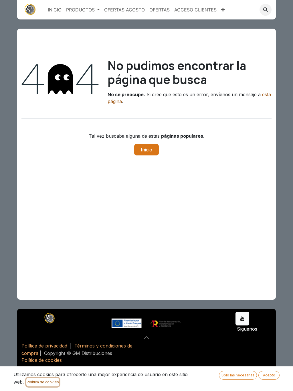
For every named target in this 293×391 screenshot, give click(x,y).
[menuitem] (54, 9)
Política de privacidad (44, 346)
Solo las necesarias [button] (237, 375)
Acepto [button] (269, 375)
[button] (266, 10)
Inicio (146, 150)
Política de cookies (41, 360)
